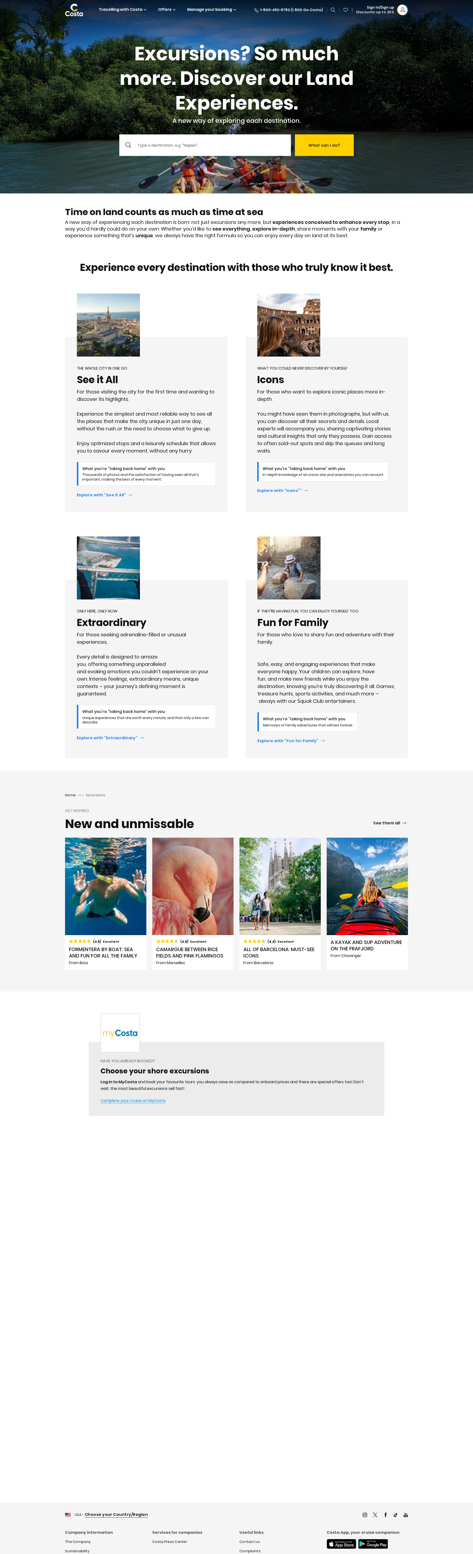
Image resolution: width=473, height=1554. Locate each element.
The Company (78, 1541)
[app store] (341, 1544)
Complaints (250, 1551)
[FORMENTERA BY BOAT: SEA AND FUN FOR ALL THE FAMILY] (105, 904)
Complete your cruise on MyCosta (133, 1100)
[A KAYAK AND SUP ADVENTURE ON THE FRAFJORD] (367, 904)
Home (70, 795)
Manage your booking (209, 9)
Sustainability (77, 1551)
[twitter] (375, 1515)
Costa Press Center (169, 1541)
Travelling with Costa (120, 9)
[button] (345, 9)
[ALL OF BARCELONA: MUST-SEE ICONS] (280, 904)
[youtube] (406, 1515)
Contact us (249, 1541)
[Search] (333, 10)
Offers (164, 9)
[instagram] (365, 1515)
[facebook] (385, 1515)
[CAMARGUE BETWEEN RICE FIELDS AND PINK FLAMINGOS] (193, 904)
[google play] (373, 1544)
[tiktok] (396, 1515)
